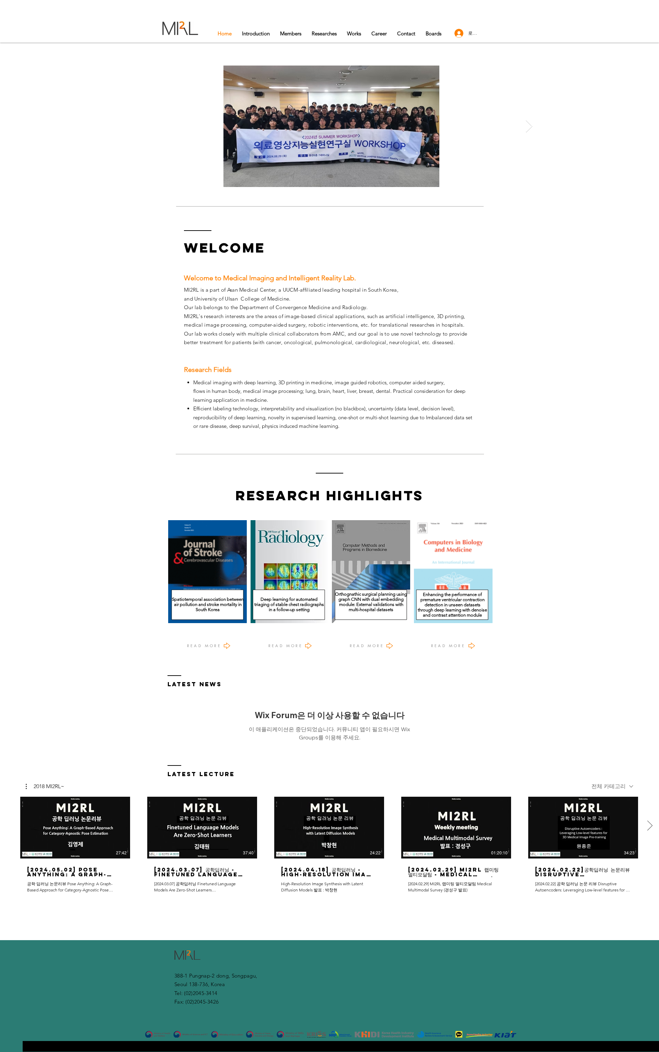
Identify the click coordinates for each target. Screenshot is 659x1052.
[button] (354, 33)
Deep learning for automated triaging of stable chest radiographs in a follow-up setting (289, 604)
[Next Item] (529, 126)
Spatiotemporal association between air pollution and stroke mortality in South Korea (208, 604)
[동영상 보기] (75, 827)
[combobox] (612, 786)
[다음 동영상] (649, 826)
